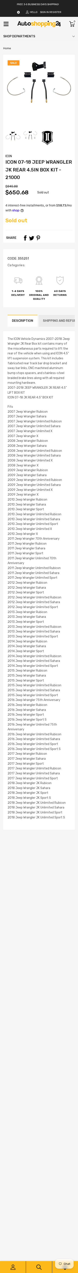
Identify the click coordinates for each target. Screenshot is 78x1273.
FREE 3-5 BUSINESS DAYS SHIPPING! (38, 4)
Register (55, 12)
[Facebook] (25, 238)
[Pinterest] (38, 238)
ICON (8, 156)
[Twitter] (31, 238)
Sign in (44, 12)
